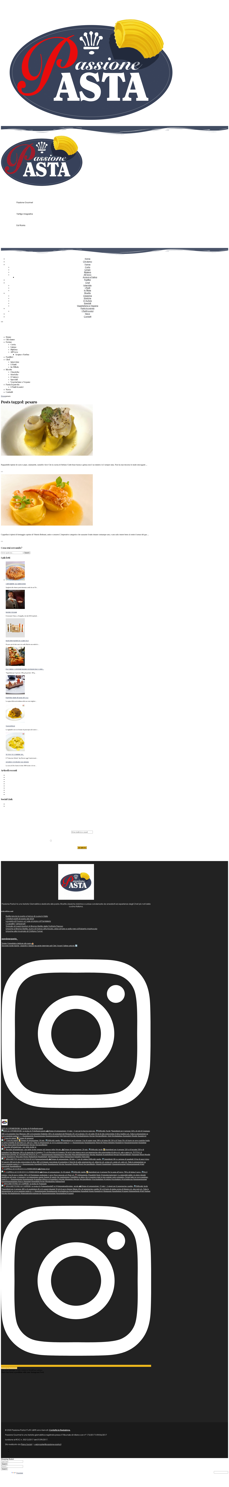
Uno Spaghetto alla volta (15, 792)
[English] (4, 323)
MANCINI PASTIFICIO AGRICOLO (17, 641)
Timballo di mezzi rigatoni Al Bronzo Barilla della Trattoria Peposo (31, 784)
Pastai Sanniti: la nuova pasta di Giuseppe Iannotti (24, 790)
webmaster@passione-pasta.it (47, 1444)
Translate (19, 1473)
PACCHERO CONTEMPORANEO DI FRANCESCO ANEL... (25, 669)
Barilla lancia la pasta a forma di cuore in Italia (23, 775)
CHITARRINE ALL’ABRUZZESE (16, 584)
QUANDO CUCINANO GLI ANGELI (17, 762)
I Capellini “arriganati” (14, 782)
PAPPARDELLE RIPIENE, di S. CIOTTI (18, 460)
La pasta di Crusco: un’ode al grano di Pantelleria (24, 779)
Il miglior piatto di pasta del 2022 (17, 698)
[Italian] (2, 323)
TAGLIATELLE (10, 726)
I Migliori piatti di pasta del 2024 (18, 777)
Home (3, 396)
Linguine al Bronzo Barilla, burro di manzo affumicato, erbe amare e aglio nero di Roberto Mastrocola (44, 786)
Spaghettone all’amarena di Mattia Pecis (21, 794)
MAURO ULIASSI (11, 612)
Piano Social (26, 1444)
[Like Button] (2, 471)
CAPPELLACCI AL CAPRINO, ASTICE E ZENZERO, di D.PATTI (29, 530)
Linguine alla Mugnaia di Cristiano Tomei (22, 788)
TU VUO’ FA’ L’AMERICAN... (15, 754)
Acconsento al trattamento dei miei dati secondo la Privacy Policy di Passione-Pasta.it (83, 841)
